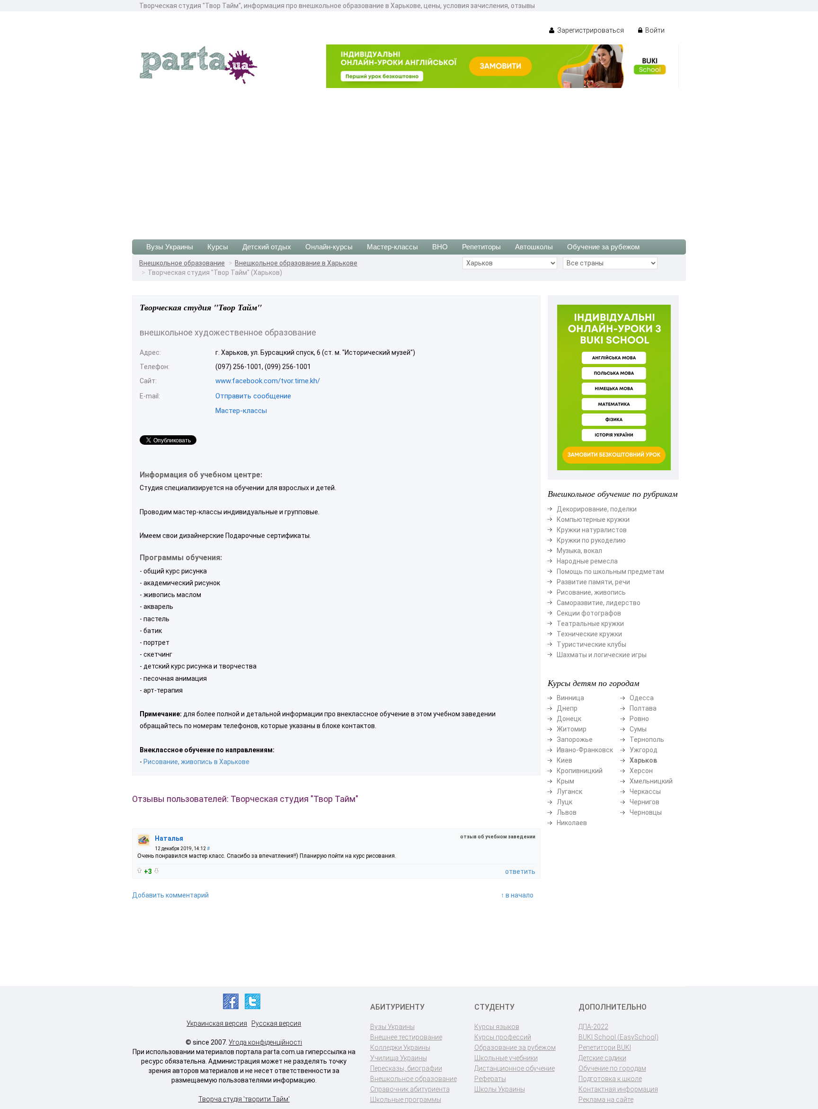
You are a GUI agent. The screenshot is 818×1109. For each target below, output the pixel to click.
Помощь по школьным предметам (610, 571)
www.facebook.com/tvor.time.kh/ (267, 381)
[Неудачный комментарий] (156, 870)
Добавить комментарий (170, 895)
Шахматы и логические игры (602, 655)
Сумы (638, 729)
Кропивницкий (580, 771)
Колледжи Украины (400, 1047)
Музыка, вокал (579, 550)
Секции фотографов (589, 613)
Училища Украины (398, 1058)
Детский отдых (266, 247)
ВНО (440, 247)
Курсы (217, 247)
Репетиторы (481, 247)
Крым (565, 781)
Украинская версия (217, 1023)
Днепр (567, 708)
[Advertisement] (409, 159)
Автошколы (534, 247)
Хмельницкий (651, 781)
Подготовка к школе (610, 1079)
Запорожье (575, 739)
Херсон (641, 771)
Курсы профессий (502, 1037)
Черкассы (645, 791)
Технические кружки (589, 634)
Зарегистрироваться (590, 30)
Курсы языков (496, 1026)
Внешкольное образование (182, 263)
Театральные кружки (590, 623)
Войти (654, 30)
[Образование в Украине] (198, 64)
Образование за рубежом (515, 1047)
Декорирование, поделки (597, 509)
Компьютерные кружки (593, 519)
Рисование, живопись (591, 592)
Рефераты (490, 1079)
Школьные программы (405, 1099)
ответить (520, 871)
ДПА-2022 (593, 1026)
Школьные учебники (506, 1058)
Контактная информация (618, 1089)
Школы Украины (499, 1089)
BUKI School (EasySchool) (618, 1037)
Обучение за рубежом (603, 247)
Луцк (564, 802)
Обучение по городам (612, 1068)
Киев (564, 760)
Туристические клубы (591, 644)
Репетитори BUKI (604, 1047)
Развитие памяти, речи (593, 582)
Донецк (569, 718)
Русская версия (276, 1023)
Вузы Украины (169, 247)
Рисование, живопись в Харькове (196, 762)
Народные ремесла (587, 561)
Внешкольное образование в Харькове (296, 263)
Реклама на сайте (605, 1099)
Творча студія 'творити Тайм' (244, 1099)
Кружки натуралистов (592, 530)
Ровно (639, 718)
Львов (567, 812)
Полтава (643, 708)
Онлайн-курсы (329, 247)
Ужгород (644, 750)
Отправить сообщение (253, 396)
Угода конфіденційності (265, 1042)
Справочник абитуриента (410, 1089)
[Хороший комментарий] (139, 870)
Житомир (572, 729)
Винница (570, 698)
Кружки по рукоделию (591, 540)
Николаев (572, 823)
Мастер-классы (392, 247)
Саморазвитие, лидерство (598, 603)
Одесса (642, 698)
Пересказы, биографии (406, 1068)
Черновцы (646, 812)
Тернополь (647, 739)
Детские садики (602, 1058)
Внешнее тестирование (406, 1037)
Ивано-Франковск (585, 750)
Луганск (569, 791)
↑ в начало (517, 895)
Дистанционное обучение (514, 1068)
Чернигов (644, 802)
